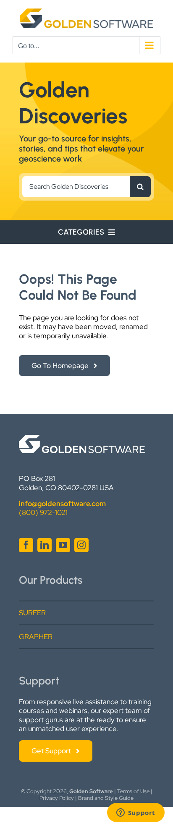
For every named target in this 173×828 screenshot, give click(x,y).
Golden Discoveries (73, 103)
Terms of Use (133, 791)
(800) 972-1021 (43, 512)
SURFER (32, 612)
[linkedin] (44, 545)
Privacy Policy (56, 798)
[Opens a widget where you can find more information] (136, 813)
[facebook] (26, 545)
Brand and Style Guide (106, 798)
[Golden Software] (82, 438)
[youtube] (63, 545)
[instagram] (81, 545)
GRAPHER (35, 636)
